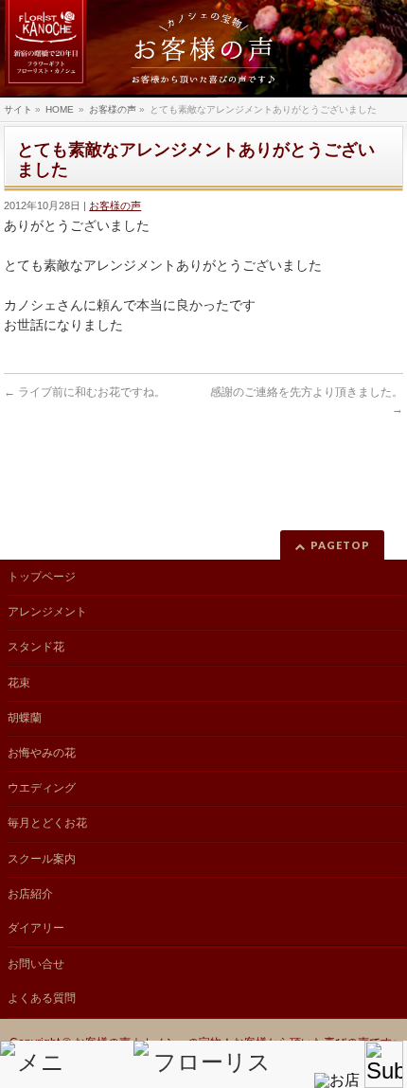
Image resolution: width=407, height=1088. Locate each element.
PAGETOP (340, 545)
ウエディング (42, 787)
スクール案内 (42, 858)
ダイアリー (36, 928)
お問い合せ (36, 964)
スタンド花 (36, 646)
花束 (19, 682)
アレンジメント (47, 611)
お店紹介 (30, 894)
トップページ (42, 576)
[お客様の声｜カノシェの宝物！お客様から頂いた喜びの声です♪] (203, 49)
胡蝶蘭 (25, 717)
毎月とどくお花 (47, 822)
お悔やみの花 (42, 752)
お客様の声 (115, 205)
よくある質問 (42, 998)
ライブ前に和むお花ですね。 (85, 392)
